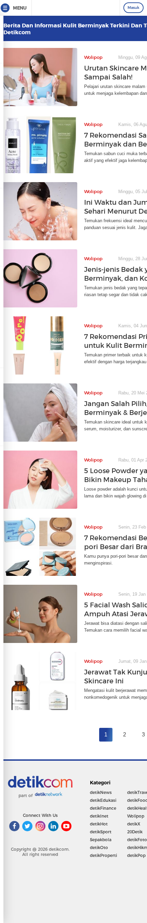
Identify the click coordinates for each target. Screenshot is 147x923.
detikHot (99, 823)
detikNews (101, 792)
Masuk (133, 7)
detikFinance (103, 808)
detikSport (100, 831)
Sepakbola (100, 839)
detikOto (99, 847)
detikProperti (103, 855)
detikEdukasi (103, 800)
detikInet (99, 816)
